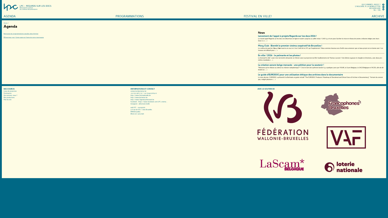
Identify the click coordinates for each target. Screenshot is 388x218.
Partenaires (8, 93)
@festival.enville (144, 104)
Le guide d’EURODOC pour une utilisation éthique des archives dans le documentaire (300, 74)
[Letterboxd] (383, 10)
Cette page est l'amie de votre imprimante (29, 37)
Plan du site (7, 100)
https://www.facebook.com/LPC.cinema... (153, 102)
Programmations (130, 16)
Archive (378, 16)
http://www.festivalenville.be (141, 95)
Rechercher (375, 8)
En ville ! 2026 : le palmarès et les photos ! (279, 55)
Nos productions (9, 97)
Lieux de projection (10, 91)
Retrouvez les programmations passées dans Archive (21, 34)
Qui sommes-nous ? (371, 4)
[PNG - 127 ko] (341, 115)
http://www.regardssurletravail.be (142, 100)
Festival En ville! (258, 16)
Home (5, 23)
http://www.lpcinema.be (139, 97)
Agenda (10, 16)
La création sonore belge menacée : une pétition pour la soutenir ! (291, 65)
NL (375, 10)
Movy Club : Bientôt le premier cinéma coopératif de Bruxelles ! (290, 45)
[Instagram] (383, 7)
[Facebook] (383, 5)
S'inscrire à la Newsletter (368, 6)
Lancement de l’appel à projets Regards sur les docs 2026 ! (287, 36)
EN (379, 10)
